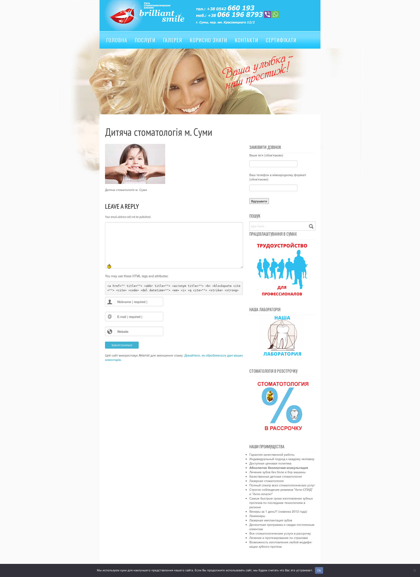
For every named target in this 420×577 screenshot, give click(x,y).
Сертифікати (281, 40)
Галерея (172, 40)
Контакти (246, 40)
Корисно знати (208, 40)
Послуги (145, 40)
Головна (116, 40)
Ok (319, 570)
